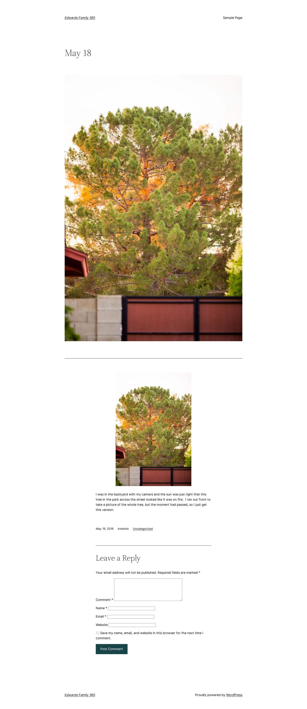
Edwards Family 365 (80, 18)
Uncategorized (143, 528)
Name (101, 608)
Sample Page (232, 18)
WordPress (234, 695)
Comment (104, 600)
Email (101, 616)
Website (102, 625)
